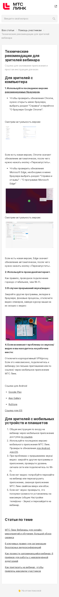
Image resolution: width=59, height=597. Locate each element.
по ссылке (26, 436)
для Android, (43, 448)
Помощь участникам (30, 30)
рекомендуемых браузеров (22, 91)
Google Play (15, 391)
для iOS (14, 451)
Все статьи (8, 30)
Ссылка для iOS (13, 410)
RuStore (12, 404)
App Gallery (14, 398)
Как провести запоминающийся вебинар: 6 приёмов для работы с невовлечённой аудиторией (29, 557)
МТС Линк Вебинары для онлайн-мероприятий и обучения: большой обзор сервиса (28, 533)
